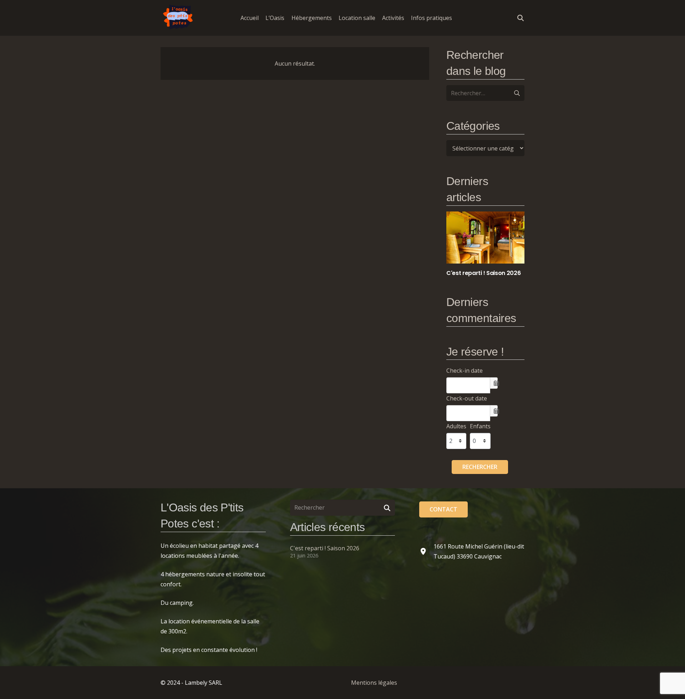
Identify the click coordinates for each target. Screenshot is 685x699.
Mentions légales (374, 683)
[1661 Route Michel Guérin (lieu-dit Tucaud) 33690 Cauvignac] (426, 551)
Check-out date (466, 398)
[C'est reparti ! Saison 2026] (485, 244)
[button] (457, 17)
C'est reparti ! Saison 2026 (324, 548)
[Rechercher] (387, 508)
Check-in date (464, 370)
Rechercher (479, 467)
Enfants (480, 426)
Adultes (456, 426)
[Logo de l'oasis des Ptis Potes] (178, 18)
